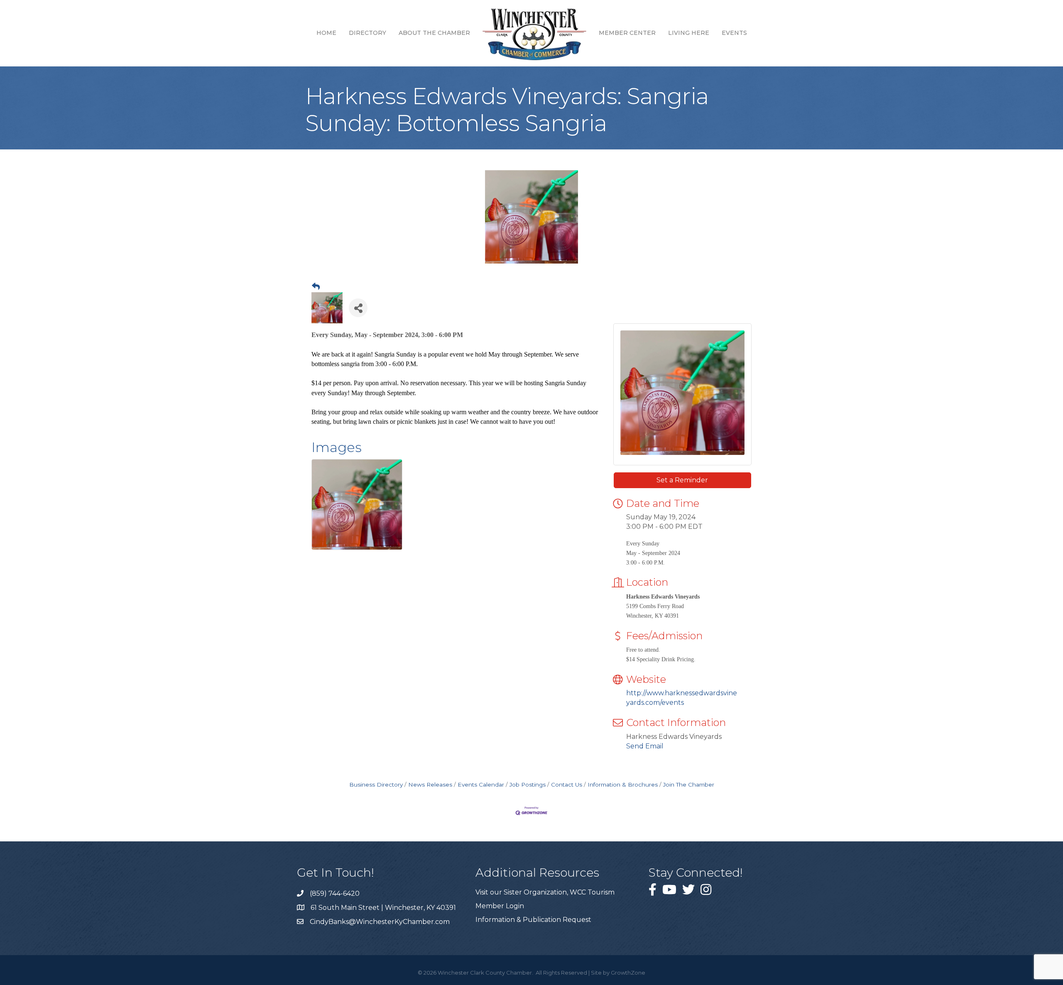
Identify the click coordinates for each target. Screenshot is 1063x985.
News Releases (430, 784)
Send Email (645, 746)
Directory (367, 33)
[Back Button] (316, 287)
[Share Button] (358, 307)
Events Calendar (481, 784)
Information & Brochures (623, 784)
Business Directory (376, 784)
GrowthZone (628, 972)
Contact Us (566, 784)
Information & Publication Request (533, 920)
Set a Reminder (682, 480)
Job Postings (527, 784)
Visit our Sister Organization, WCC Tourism (545, 892)
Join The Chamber (688, 784)
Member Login (499, 906)
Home (326, 33)
